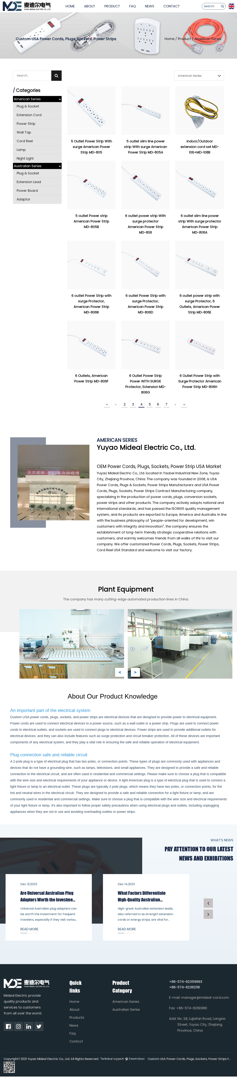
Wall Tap (24, 132)
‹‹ (107, 404)
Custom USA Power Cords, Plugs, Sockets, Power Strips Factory (189, 1059)
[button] (208, 903)
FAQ (132, 6)
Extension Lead (29, 182)
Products (76, 1017)
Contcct (76, 1041)
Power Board (27, 190)
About (89, 6)
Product (112, 6)
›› (184, 404)
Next (135, 672)
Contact (171, 6)
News (149, 6)
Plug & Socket (28, 106)
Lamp (21, 149)
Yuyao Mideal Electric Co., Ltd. (121, 473)
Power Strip (26, 123)
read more (29, 929)
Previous (119, 672)
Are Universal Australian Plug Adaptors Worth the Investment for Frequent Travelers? (48, 896)
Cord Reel (25, 141)
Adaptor (23, 199)
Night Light (25, 158)
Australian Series (27, 166)
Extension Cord (29, 115)
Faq (72, 1033)
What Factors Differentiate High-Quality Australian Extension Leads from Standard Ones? (145, 896)
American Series (27, 99)
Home (70, 6)
